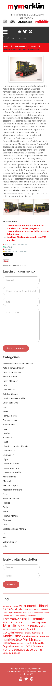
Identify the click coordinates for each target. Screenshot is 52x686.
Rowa (5, 524)
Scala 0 (26, 643)
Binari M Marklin (10, 381)
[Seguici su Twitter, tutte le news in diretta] (24, 31)
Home (5, 46)
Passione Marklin (11, 498)
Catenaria (27, 609)
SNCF (13, 646)
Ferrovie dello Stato (23, 612)
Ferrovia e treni (10, 415)
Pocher (6, 507)
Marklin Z (7, 481)
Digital (11, 612)
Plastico (6, 502)
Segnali (7, 646)
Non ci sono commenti (17, 251)
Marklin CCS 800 (17, 629)
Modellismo (12, 635)
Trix (4, 537)
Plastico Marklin (22, 639)
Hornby (6, 433)
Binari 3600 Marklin (12, 372)
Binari (43, 605)
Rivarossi (7, 520)
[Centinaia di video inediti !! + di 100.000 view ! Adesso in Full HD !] (19, 31)
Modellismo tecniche (25, 46)
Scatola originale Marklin (14, 528)
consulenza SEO (26, 674)
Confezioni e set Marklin (14, 398)
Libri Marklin (8, 455)
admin (8, 249)
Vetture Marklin (10, 542)
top (4, 533)
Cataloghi (16, 609)
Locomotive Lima (11, 468)
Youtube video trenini (28, 649)
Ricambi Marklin (10, 515)
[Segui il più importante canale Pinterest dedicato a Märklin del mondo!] (30, 31)
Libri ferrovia (9, 450)
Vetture (8, 649)
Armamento (29, 605)
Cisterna (36, 609)
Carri (6, 609)
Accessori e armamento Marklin (18, 363)
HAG (5, 428)
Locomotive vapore (32, 622)
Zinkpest (15, 652)
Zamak (6, 652)
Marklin (10, 625)
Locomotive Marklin (12, 472)
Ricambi (7, 643)
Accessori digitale (10, 606)
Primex (6, 511)
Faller (5, 411)
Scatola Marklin (37, 643)
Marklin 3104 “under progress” (23, 228)
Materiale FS (36, 632)
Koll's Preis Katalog (18, 615)
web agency (38, 671)
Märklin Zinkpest (10, 485)
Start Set (20, 646)
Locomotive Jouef (11, 463)
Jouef (5, 441)
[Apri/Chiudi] (5, 32)
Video (5, 546)
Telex (38, 646)
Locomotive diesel (15, 619)
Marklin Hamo (9, 476)
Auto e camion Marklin (13, 367)
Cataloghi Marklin (11, 394)
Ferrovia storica (10, 420)
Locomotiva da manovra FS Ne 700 (25, 225)
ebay (5, 407)
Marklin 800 (27, 625)
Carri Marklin (9, 389)
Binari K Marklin (10, 376)
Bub (5, 385)
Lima (34, 615)
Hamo (46, 612)
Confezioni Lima (10, 402)
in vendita (7, 437)
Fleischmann (9, 424)
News (5, 494)
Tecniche (30, 646)
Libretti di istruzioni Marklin (15, 446)
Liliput (5, 459)
